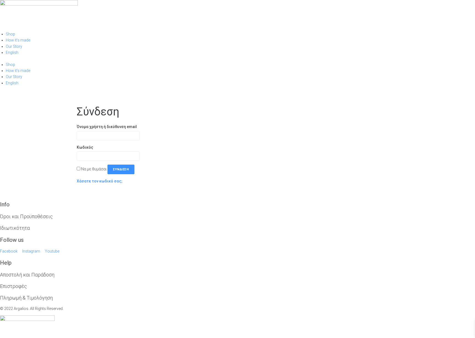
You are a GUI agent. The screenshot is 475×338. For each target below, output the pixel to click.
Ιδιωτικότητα (15, 228)
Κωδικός (86, 147)
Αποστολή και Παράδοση (27, 275)
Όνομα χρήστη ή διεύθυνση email (108, 126)
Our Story (14, 46)
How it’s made (18, 40)
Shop (10, 34)
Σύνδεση (121, 169)
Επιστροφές (13, 286)
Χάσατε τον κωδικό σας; (99, 181)
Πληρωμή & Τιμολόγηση (26, 298)
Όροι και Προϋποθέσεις (26, 216)
